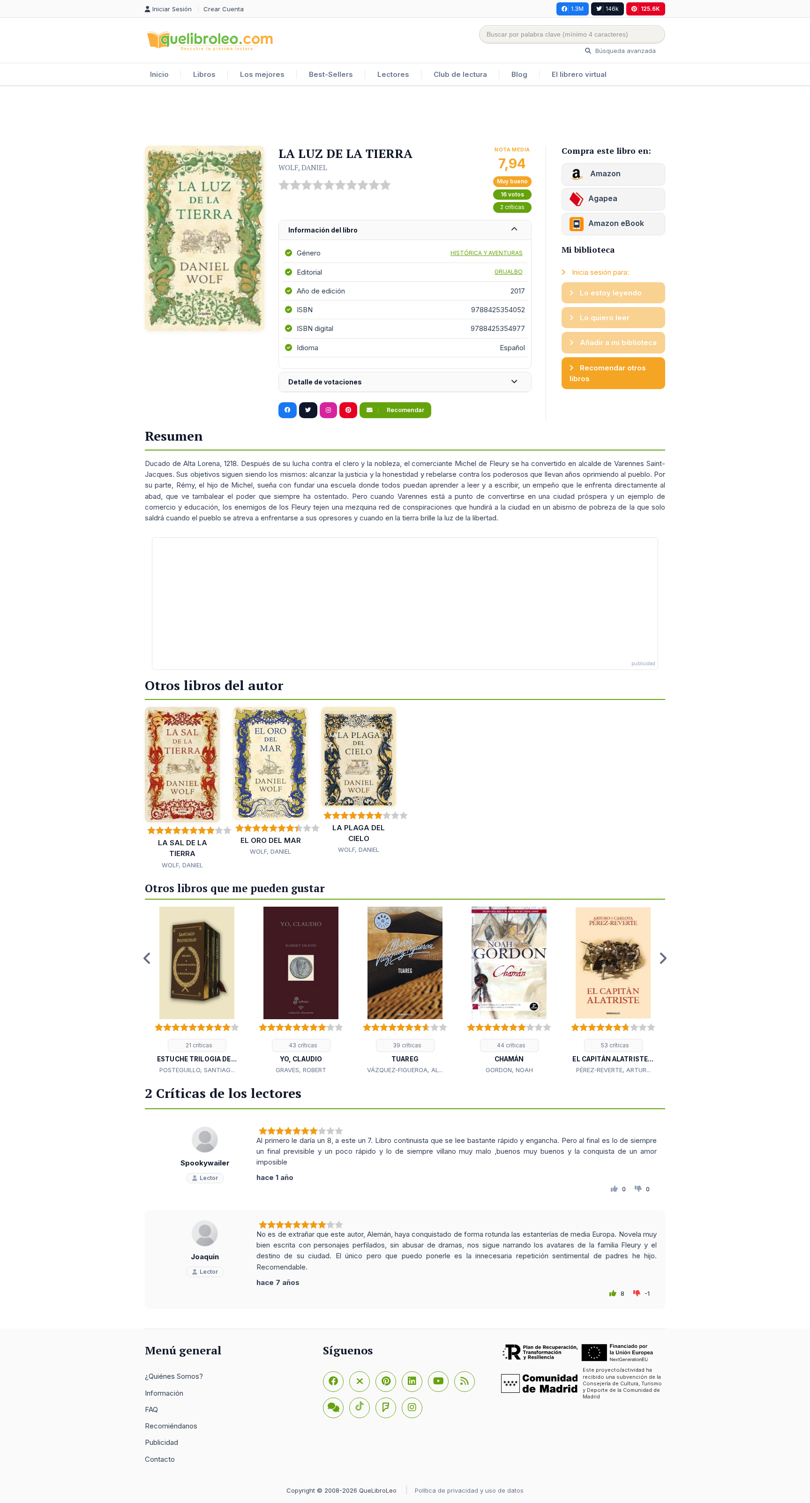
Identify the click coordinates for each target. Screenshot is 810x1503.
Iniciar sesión (173, 9)
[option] (197, 991)
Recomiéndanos (171, 1425)
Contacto (160, 1459)
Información (164, 1393)
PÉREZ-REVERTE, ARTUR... (613, 1070)
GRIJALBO (509, 271)
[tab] (405, 230)
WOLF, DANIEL (302, 167)
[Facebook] (333, 1381)
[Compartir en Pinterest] (348, 410)
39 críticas (406, 1045)
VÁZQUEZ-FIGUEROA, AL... (405, 1070)
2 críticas (512, 206)
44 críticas (510, 1045)
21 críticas (198, 1045)
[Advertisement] (405, 117)
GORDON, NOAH (509, 1070)
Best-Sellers (331, 74)
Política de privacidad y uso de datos (469, 1490)
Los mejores (262, 74)
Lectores (393, 74)
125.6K (650, 8)
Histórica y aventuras (486, 252)
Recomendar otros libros (608, 373)
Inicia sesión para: (599, 272)
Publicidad (161, 1442)
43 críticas (302, 1045)
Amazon (604, 173)
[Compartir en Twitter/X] (308, 410)
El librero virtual (579, 74)
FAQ (151, 1409)
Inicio (159, 74)
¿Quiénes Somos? (174, 1376)
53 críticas (614, 1045)
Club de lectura (460, 74)
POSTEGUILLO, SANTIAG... (197, 1070)
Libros (204, 74)
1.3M (577, 8)
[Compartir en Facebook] (287, 410)
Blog (519, 74)
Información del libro (323, 230)
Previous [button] (147, 958)
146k (612, 8)
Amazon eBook (616, 223)
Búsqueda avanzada (624, 50)
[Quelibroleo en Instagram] (328, 410)
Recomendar (404, 409)
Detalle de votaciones (325, 382)
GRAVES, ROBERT (301, 1070)
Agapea (602, 198)
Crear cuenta (223, 9)
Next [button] (663, 958)
